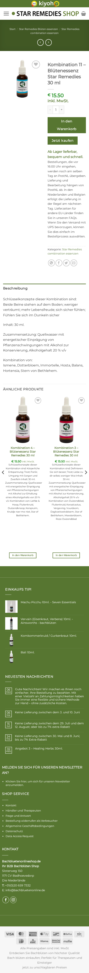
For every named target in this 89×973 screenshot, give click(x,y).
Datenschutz (14, 831)
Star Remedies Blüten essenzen (38, 29)
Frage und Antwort (18, 815)
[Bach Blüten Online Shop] (45, 13)
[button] (6, 13)
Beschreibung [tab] (15, 288)
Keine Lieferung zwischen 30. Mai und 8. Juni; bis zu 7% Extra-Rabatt (47, 737)
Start (13, 29)
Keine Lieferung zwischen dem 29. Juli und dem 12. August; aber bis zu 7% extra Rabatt (49, 725)
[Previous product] (48, 42)
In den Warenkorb (66, 125)
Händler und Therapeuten (23, 810)
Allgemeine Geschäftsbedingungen (30, 826)
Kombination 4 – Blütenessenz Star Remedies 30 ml (23, 451)
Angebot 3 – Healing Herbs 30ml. (39, 748)
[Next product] (40, 42)
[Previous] (3, 481)
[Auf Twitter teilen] (66, 262)
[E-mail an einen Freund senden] (73, 262)
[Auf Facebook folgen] (5, 899)
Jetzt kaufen (63, 141)
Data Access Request (20, 836)
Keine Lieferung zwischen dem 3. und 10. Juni (47, 712)
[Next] (85, 481)
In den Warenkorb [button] (22, 555)
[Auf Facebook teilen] (58, 262)
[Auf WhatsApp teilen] (51, 262)
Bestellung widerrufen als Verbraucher (32, 820)
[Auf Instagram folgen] (13, 899)
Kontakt (11, 805)
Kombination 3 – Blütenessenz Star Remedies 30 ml (66, 451)
